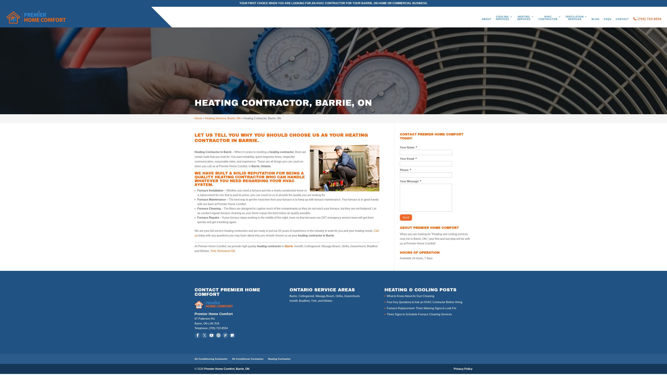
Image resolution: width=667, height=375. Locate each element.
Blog (595, 19)
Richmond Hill (226, 250)
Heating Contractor (279, 358)
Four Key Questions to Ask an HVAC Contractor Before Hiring (424, 302)
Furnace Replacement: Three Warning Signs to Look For (421, 308)
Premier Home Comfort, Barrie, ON (226, 368)
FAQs (607, 19)
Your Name (408, 147)
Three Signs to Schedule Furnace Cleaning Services (419, 314)
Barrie (289, 246)
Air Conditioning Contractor (211, 358)
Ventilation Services (575, 17)
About (486, 19)
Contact (622, 19)
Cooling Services (502, 17)
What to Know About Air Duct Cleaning (410, 296)
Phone (405, 170)
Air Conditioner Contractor (247, 358)
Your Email (408, 158)
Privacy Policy (463, 368)
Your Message (410, 181)
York (213, 250)
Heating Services (523, 17)
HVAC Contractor (548, 17)
